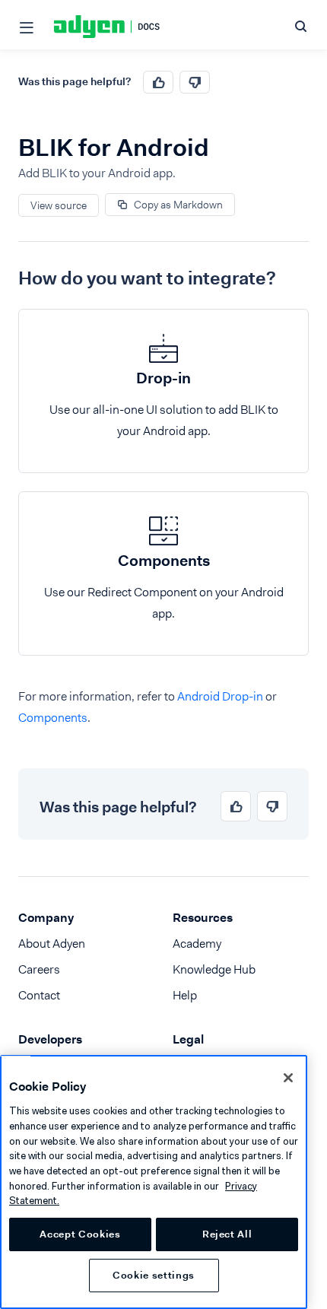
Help (185, 995)
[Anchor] (7, 278)
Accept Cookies (80, 1234)
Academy (197, 944)
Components (52, 718)
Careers (39, 969)
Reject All (227, 1234)
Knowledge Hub (214, 969)
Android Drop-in (220, 696)
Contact (39, 995)
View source (58, 205)
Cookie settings (154, 1275)
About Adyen (51, 944)
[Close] (288, 1078)
